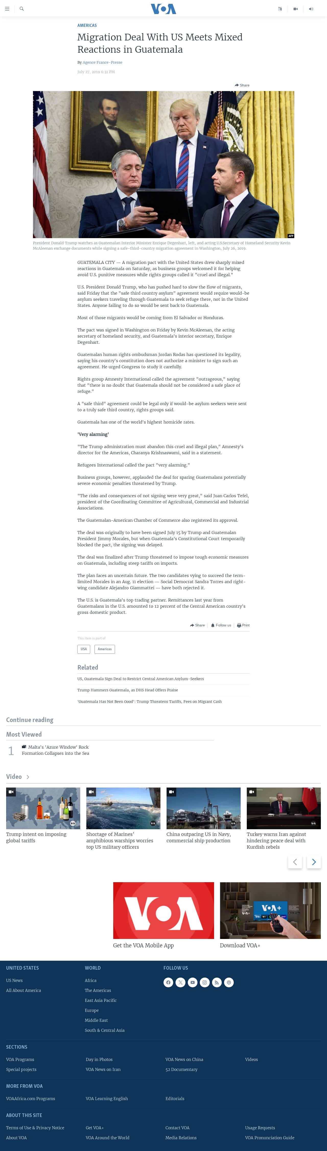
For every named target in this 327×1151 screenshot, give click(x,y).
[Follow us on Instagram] (204, 982)
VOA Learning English (107, 1098)
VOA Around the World (108, 1137)
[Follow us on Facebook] (168, 982)
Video (14, 777)
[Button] (242, 85)
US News (14, 980)
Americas (87, 26)
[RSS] (217, 982)
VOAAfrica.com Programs (30, 1098)
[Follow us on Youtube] (192, 982)
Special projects (21, 1069)
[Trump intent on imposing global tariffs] (43, 808)
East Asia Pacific (101, 1000)
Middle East (96, 1020)
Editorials (175, 1098)
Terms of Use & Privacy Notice (35, 1127)
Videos (251, 1059)
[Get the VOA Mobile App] (163, 910)
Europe (92, 1010)
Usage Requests (260, 1127)
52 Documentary (181, 1069)
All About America (23, 990)
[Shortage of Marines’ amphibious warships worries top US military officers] (123, 808)
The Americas (98, 990)
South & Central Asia (105, 1030)
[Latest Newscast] (311, 9)
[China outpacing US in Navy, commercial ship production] (204, 808)
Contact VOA (178, 1127)
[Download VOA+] (270, 910)
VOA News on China (184, 1059)
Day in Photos (99, 1059)
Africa (91, 980)
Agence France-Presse (102, 62)
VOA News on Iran (103, 1069)
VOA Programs (20, 1059)
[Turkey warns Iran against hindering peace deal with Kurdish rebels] (284, 808)
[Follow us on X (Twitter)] (180, 982)
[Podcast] (229, 982)
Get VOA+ (95, 1127)
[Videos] (295, 9)
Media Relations (181, 1137)
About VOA (16, 1137)
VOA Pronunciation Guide (269, 1137)
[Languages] (280, 9)
